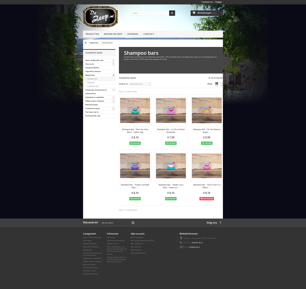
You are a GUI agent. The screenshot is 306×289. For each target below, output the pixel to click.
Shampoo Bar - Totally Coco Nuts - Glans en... (170, 186)
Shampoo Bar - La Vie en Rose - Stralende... (171, 130)
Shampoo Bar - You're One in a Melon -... (207, 186)
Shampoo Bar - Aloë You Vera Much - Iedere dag (135, 130)
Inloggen (218, 2)
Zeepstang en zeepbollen (94, 97)
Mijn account (138, 233)
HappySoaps (90, 75)
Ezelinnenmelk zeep (92, 116)
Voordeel (133, 34)
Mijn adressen (136, 247)
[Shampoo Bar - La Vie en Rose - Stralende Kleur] (171, 110)
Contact (148, 34)
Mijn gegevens (136, 250)
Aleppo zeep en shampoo (94, 101)
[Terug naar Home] (85, 42)
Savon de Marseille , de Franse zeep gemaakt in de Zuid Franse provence (117, 249)
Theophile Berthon (92, 68)
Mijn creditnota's (137, 244)
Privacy (109, 254)
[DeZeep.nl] (105, 17)
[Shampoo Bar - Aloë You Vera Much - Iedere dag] (135, 110)
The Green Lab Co (92, 112)
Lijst (221, 85)
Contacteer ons (207, 2)
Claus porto (89, 64)
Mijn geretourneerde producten (142, 241)
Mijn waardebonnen (138, 253)
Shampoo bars (92, 79)
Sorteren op (123, 84)
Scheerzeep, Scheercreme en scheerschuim (96, 91)
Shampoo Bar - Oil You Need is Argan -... (207, 130)
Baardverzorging (91, 105)
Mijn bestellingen (137, 237)
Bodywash (91, 82)
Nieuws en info (113, 34)
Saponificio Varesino (93, 71)
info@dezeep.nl (194, 247)
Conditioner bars (93, 86)
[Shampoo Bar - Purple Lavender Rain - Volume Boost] (135, 166)
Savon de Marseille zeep (94, 60)
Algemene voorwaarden (115, 241)
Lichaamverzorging (92, 108)
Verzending (111, 237)
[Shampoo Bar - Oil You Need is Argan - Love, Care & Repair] (207, 110)
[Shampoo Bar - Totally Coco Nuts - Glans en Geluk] (171, 166)
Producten (92, 34)
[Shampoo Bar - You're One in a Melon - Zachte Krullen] (207, 166)
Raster (217, 85)
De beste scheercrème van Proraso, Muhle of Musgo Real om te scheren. (116, 259)
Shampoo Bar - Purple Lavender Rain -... (135, 186)
